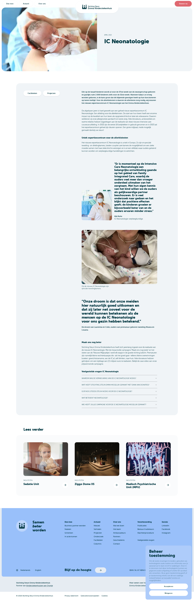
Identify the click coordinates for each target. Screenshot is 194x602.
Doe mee (9, 4)
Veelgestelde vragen (145, 540)
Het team (117, 529)
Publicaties (142, 525)
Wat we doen (118, 525)
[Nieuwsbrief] (100, 570)
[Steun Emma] (97, 7)
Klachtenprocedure (145, 533)
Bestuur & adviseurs (145, 529)
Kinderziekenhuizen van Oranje (39, 585)
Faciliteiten (98, 540)
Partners (116, 536)
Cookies (105, 596)
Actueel (26, 4)
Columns (97, 544)
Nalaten (68, 529)
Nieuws (97, 525)
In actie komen (71, 536)
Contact (116, 544)
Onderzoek (98, 536)
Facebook (166, 529)
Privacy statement (71, 596)
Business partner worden (75, 525)
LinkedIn (165, 525)
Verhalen (97, 529)
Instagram (166, 533)
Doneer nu (183, 4)
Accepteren (168, 586)
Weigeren (168, 593)
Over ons (42, 4)
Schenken (69, 533)
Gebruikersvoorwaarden (90, 596)
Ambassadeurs (119, 533)
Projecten (98, 533)
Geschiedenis (119, 540)
